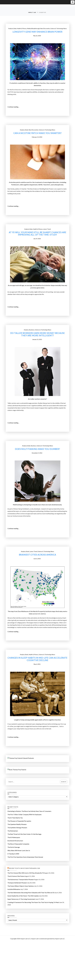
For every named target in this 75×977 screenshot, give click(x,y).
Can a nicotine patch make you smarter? (37, 133)
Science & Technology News (58, 28)
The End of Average (14, 847)
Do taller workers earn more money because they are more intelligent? (37, 334)
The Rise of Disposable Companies (18, 844)
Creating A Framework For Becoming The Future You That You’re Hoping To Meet (33, 902)
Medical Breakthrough (33, 28)
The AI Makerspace (14, 837)
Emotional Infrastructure (15, 840)
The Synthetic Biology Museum (17, 827)
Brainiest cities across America (37, 555)
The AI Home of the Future (16, 876)
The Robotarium (13, 831)
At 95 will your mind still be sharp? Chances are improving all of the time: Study (37, 233)
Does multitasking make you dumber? (37, 449)
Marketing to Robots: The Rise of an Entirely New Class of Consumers (29, 811)
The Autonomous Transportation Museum (21, 879)
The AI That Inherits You (15, 818)
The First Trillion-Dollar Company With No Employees (25, 814)
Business (31, 330)
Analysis (10, 28)
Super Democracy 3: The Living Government (21, 899)
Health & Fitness (22, 28)
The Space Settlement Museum (17, 883)
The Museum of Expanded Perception (19, 821)
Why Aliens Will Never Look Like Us (19, 850)
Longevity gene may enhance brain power (37, 32)
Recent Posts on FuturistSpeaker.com (24, 868)
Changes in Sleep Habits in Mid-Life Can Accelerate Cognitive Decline (37, 659)
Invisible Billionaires (14, 889)
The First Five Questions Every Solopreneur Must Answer (25, 857)
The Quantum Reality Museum (17, 824)
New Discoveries (45, 28)
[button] (73, 2)
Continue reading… (14, 107)
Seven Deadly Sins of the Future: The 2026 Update (23, 896)
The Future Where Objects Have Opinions (21, 886)
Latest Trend (47, 229)
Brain (15, 28)
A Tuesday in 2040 (13, 854)
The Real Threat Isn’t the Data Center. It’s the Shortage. (25, 834)
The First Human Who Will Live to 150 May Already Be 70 (26, 873)
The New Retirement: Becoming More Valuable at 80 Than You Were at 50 (31, 892)
